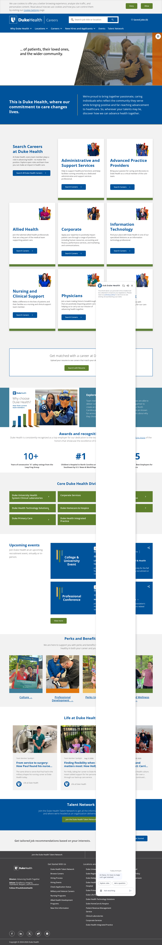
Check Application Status (60, 887)
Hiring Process (56, 878)
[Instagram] (47, 933)
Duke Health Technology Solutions (100, 899)
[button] (148, 548)
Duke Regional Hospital (95, 873)
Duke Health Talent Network (62, 869)
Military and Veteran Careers (62, 891)
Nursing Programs (58, 895)
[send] (130, 890)
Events (102, 28)
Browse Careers (57, 873)
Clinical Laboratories (94, 916)
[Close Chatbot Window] (132, 285)
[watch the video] (44, 407)
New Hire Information (59, 908)
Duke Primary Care (94, 890)
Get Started (139, 838)
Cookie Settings (31, 10)
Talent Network (116, 28)
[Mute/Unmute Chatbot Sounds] (127, 285)
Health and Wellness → (136, 698)
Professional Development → (62, 698)
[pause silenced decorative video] (158, 36)
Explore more (138, 437)
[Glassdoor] (38, 933)
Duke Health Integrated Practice (99, 925)
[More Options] (101, 890)
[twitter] (29, 933)
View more (58, 621)
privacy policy (110, 295)
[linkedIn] (20, 933)
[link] (35, 757)
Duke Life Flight (92, 895)
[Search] (113, 19)
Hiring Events (55, 882)
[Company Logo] (33, 19)
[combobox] (88, 19)
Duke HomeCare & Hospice (97, 903)
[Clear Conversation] (123, 285)
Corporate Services (94, 920)
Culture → (26, 697)
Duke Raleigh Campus (95, 878)
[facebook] (12, 933)
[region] (116, 587)
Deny (131, 6)
